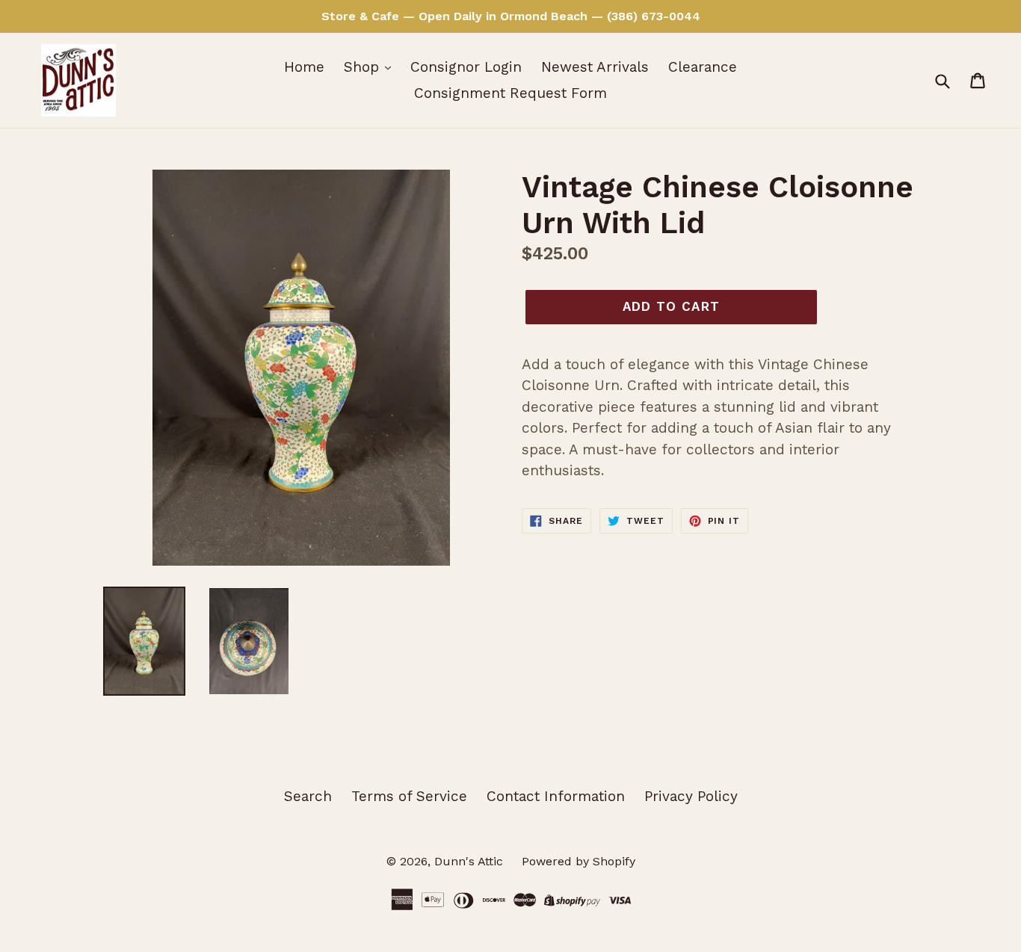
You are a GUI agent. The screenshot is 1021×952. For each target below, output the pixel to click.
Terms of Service (409, 796)
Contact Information (556, 796)
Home (304, 66)
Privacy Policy (691, 796)
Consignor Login (466, 66)
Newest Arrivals (595, 66)
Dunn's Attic (470, 861)
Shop (363, 66)
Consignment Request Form (510, 93)
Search (308, 796)
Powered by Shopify (578, 861)
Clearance (702, 66)
